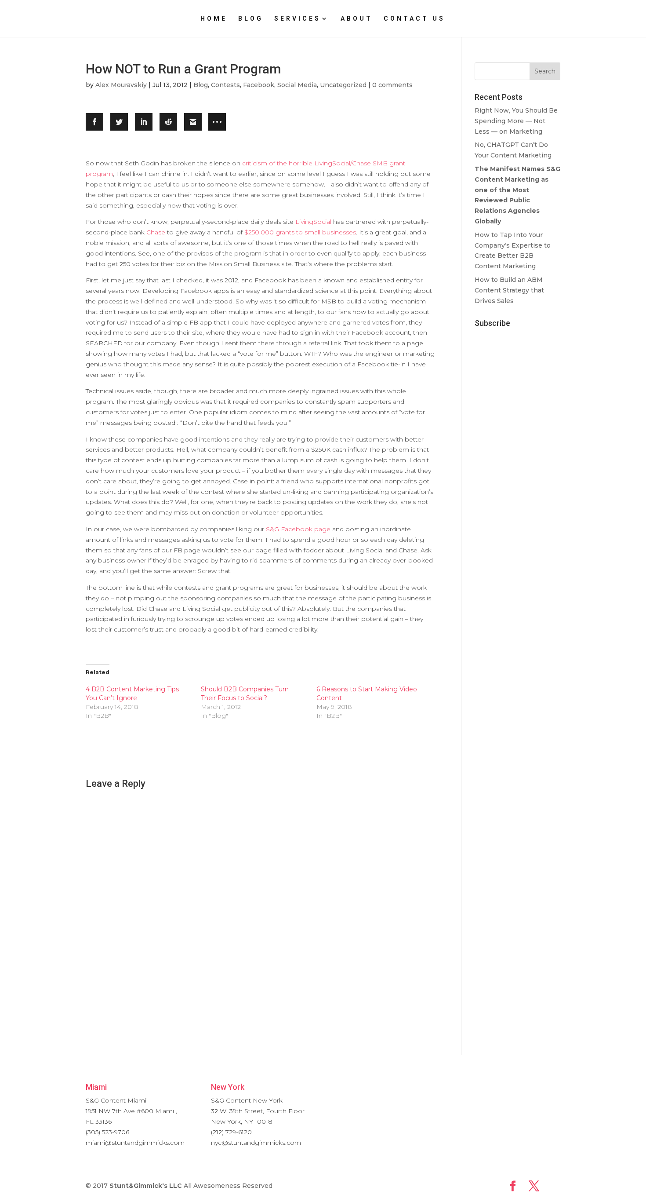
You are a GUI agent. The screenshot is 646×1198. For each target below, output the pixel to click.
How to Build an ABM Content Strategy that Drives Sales (509, 290)
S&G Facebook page (298, 529)
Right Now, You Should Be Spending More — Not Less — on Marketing (516, 120)
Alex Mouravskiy (121, 85)
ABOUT (357, 18)
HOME (213, 18)
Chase (155, 232)
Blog (200, 85)
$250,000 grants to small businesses (300, 232)
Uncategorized (343, 85)
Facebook (258, 85)
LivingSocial (313, 222)
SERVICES (297, 18)
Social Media (297, 85)
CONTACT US (414, 18)
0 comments (392, 85)
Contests (225, 85)
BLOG (250, 18)
